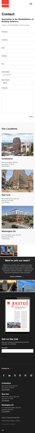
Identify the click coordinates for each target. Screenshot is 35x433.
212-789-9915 (5, 202)
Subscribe (5, 356)
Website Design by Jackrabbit (8, 424)
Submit (31, 117)
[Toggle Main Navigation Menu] (30, 4)
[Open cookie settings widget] (3, 430)
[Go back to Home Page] (5, 4)
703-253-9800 (6, 238)
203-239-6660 (14, 25)
